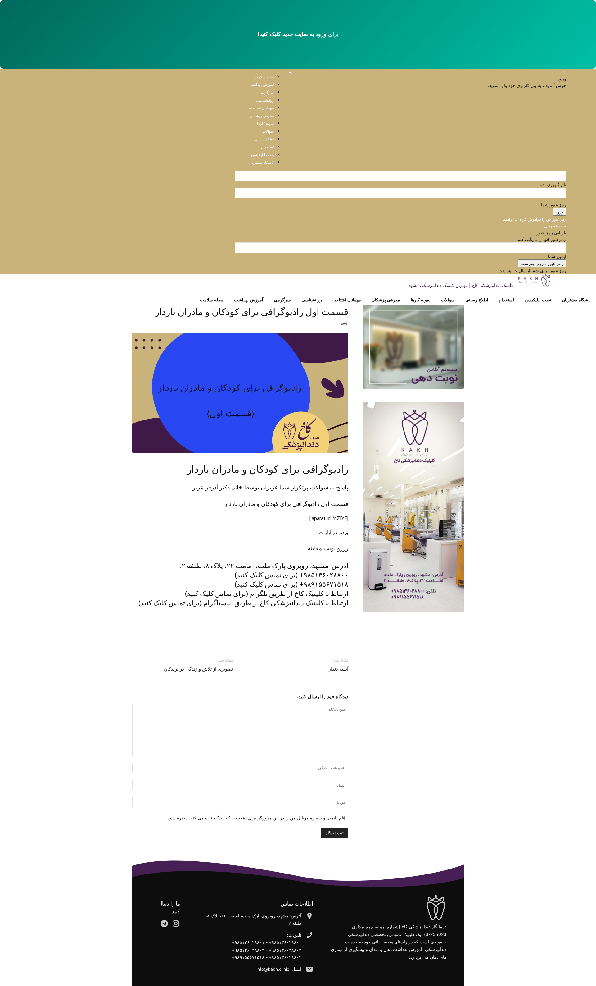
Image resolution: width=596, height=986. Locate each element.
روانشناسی (311, 300)
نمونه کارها (421, 300)
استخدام (506, 300)
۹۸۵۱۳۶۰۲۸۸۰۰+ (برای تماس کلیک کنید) (291, 575)
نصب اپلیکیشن (538, 300)
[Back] (564, 72)
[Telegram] (328, 631)
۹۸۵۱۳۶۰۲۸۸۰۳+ (248, 949)
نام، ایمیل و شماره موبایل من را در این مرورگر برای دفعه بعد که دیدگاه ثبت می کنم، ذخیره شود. (255, 817)
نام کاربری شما (552, 184)
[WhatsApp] (342, 631)
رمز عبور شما (553, 205)
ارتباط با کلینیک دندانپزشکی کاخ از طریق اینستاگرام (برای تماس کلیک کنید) (243, 603)
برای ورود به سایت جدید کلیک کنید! (298, 34)
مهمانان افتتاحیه (346, 300)
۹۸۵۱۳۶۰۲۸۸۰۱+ (248, 942)
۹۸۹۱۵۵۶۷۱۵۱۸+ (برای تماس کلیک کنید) (291, 584)
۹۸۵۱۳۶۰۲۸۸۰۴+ (285, 957)
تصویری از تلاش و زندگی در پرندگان (198, 669)
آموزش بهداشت (261, 84)
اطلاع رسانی (476, 300)
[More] (313, 631)
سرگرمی (282, 300)
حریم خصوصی (555, 226)
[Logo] (575, 285)
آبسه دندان (337, 669)
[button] (290, 72)
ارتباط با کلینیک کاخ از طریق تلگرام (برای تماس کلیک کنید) (266, 594)
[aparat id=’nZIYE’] (328, 518)
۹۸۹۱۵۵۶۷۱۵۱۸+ (248, 957)
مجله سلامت (264, 77)
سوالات (448, 300)
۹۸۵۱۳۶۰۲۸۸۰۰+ (285, 942)
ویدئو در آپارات (333, 532)
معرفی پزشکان (386, 300)
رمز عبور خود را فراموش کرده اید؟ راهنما (534, 219)
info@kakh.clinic (272, 969)
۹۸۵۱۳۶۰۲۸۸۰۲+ (285, 949)
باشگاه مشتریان (576, 300)
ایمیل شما (557, 256)
